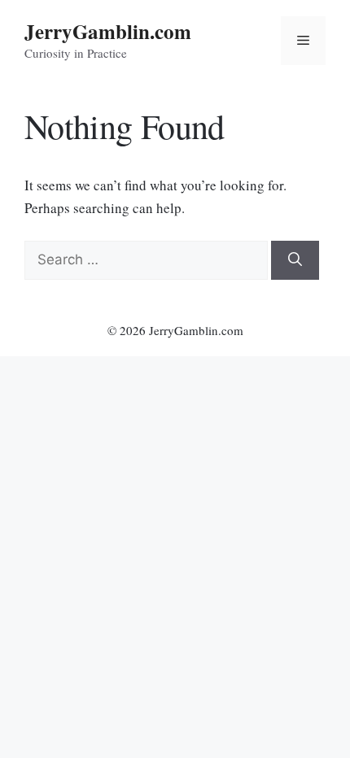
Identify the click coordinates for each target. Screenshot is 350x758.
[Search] (295, 260)
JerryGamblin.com (107, 31)
